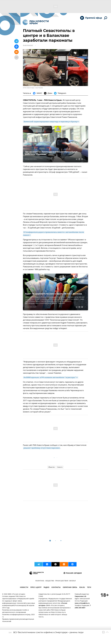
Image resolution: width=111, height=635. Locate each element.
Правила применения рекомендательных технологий (18, 620)
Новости (60, 467)
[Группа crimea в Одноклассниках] (64, 564)
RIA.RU (82, 587)
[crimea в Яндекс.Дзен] (55, 564)
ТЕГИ (89, 587)
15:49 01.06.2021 (28, 45)
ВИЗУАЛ (72, 581)
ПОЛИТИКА (39, 581)
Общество (51, 467)
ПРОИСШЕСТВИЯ (61, 581)
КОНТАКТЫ (56, 587)
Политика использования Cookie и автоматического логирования (15, 611)
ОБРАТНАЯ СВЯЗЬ (70, 587)
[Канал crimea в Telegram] (38, 564)
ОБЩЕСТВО (49, 581)
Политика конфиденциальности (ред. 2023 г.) (18, 615)
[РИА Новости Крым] (35, 22)
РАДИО (46, 587)
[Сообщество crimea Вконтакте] (47, 564)
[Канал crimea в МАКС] (72, 564)
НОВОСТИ (24, 587)
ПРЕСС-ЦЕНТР (35, 587)
